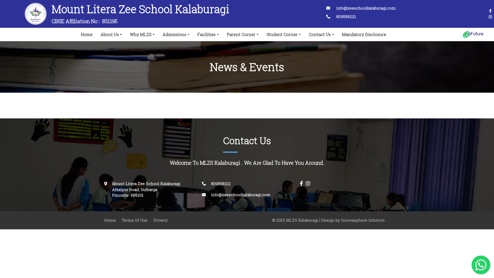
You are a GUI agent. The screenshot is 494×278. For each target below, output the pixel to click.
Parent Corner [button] (241, 34)
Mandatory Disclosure (364, 34)
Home (88, 34)
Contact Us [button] (320, 34)
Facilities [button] (206, 34)
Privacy (161, 220)
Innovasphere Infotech (362, 220)
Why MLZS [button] (141, 34)
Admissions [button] (174, 34)
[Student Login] (473, 34)
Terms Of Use (134, 220)
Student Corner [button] (282, 34)
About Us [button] (110, 34)
